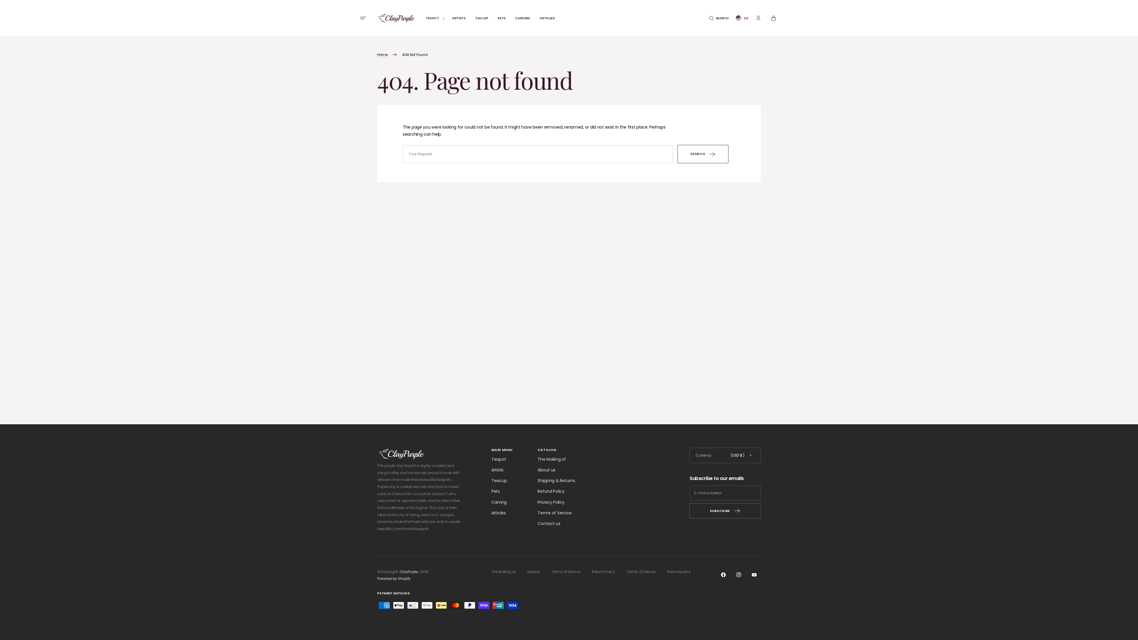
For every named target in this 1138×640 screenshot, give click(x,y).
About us (546, 470)
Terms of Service (555, 513)
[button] (718, 18)
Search (533, 571)
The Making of (552, 459)
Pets (495, 491)
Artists (497, 470)
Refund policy (679, 571)
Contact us (549, 524)
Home (382, 54)
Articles (498, 513)
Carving (499, 502)
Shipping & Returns (556, 481)
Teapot (498, 459)
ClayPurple (408, 571)
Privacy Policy (551, 502)
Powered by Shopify (394, 578)
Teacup (499, 481)
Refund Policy (551, 491)
